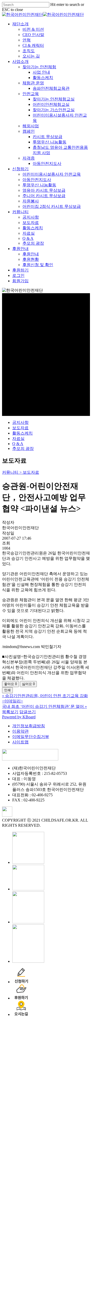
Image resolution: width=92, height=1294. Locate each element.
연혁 (55, 1039)
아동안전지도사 (75, 1163)
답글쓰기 (27, 712)
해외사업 (59, 1125)
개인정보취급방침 (28, 726)
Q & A (17, 443)
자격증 (57, 1157)
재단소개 (48, 1023)
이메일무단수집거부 (30, 736)
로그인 (46, 1275)
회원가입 (48, 1280)
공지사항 (20, 422)
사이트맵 (20, 742)
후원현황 (59, 1259)
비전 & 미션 (61, 1029)
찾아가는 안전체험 (67, 1066)
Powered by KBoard (19, 717)
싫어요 (28, 684)
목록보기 (10, 712)
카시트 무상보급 (75, 1136)
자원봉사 (59, 1200)
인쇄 (7, 690)
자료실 (18, 438)
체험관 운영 (61, 1082)
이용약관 (20, 731)
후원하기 (48, 1269)
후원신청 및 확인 (66, 1264)
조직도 (57, 1050)
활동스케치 (22, 433)
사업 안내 (69, 1072)
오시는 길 (59, 1055)
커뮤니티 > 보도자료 (20, 472)
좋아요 (10, 684)
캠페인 (57, 1131)
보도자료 (20, 428)
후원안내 (48, 1248)
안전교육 (59, 1093)
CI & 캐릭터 (61, 1045)
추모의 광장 (23, 448)
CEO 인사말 (61, 1034)
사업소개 (48, 1061)
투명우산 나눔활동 (67, 1184)
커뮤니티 (48, 1211)
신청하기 (48, 1168)
